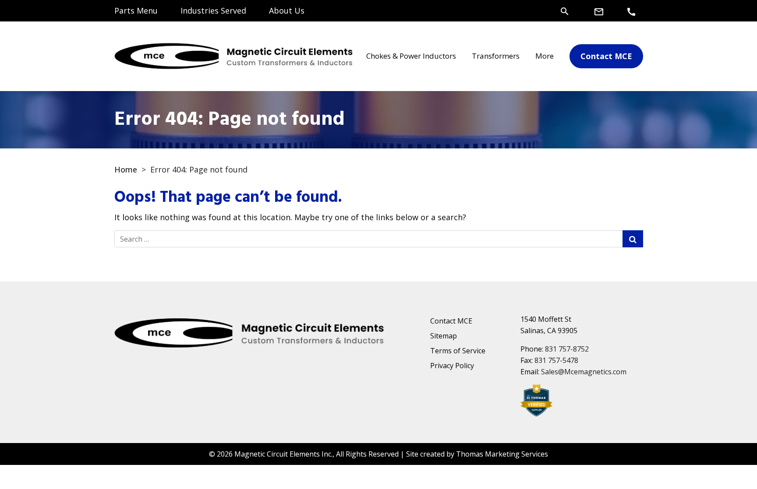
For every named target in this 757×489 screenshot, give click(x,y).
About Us (286, 10)
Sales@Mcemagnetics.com (583, 371)
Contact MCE (451, 321)
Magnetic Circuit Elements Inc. (283, 454)
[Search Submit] (633, 238)
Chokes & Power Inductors (411, 56)
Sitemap (443, 336)
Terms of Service (457, 350)
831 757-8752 (567, 349)
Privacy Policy (452, 365)
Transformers (496, 56)
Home (125, 169)
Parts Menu (136, 10)
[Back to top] (727, 459)
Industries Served (213, 10)
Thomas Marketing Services (502, 454)
